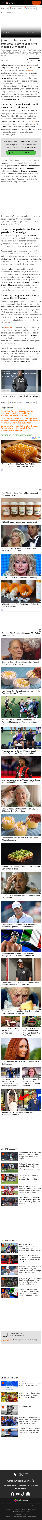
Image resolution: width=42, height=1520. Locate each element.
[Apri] (2, 2)
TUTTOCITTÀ (16, 1505)
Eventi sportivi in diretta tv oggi (25, 1340)
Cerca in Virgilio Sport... (19, 1480)
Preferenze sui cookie (19, 1511)
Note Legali (17, 1509)
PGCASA (37, 1503)
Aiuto (28, 1511)
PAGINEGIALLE (17, 1503)
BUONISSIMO (17, 1507)
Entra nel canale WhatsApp (22, 153)
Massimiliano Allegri (29, 396)
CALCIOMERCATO (10, 12)
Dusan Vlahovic (9, 396)
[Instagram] (28, 1495)
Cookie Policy (32, 1509)
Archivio (24, 1488)
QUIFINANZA (35, 1505)
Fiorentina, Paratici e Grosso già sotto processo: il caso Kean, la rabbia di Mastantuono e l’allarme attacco (17, 413)
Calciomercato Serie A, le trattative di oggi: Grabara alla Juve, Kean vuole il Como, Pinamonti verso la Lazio (19, 428)
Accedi (36, 3)
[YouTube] (17, 1495)
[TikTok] (23, 1495)
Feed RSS (17, 1488)
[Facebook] (12, 1495)
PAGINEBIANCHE (8, 1505)
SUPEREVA (25, 1507)
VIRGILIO (9, 1503)
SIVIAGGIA (28, 1505)
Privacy (24, 1509)
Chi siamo (9, 1509)
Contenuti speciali (10, 1486)
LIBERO (4, 1503)
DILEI (22, 1505)
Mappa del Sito (33, 1486)
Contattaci (22, 1486)
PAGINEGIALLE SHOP (28, 1503)
